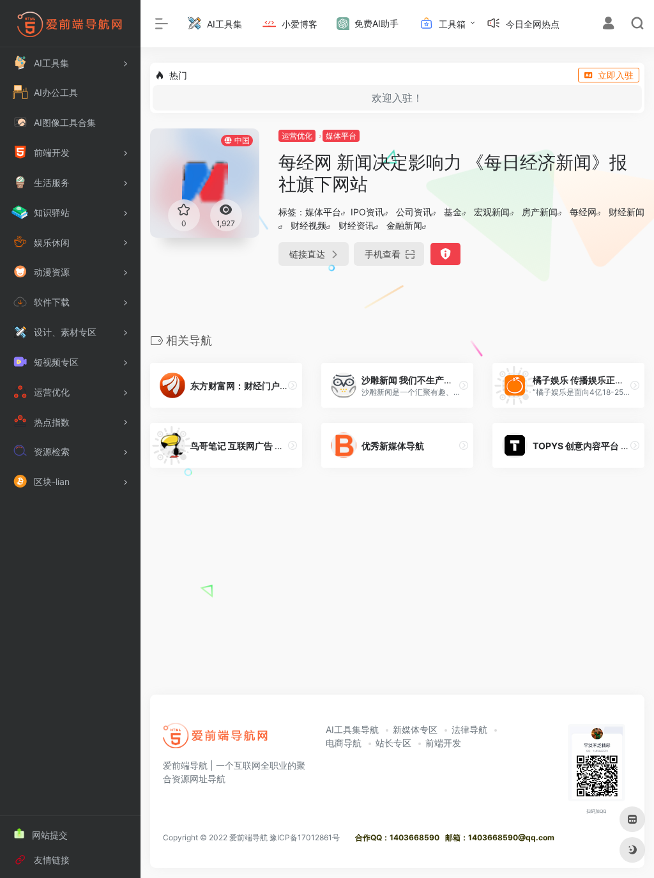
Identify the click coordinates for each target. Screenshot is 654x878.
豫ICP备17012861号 (305, 837)
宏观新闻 (492, 211)
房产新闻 (540, 211)
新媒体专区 (415, 729)
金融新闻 (404, 225)
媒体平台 (341, 136)
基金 (453, 211)
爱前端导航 (248, 837)
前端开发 (443, 742)
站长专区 (393, 742)
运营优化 (297, 136)
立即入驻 (616, 75)
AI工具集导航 (352, 729)
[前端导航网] (216, 740)
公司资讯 (414, 211)
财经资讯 (356, 225)
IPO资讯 (367, 211)
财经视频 (308, 225)
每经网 (583, 211)
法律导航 (469, 729)
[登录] (608, 24)
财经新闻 (626, 211)
